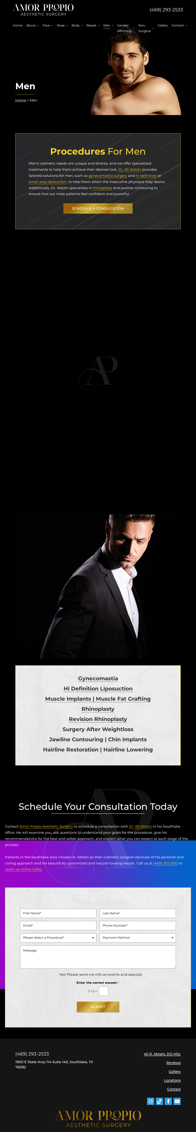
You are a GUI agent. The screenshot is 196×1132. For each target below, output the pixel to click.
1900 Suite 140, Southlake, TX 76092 (54, 1064)
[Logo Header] (43, 10)
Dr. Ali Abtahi (129, 169)
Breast (91, 25)
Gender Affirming (124, 28)
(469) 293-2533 (166, 9)
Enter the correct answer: (98, 983)
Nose (61, 25)
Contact (178, 25)
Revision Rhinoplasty (98, 719)
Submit (98, 1007)
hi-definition (146, 176)
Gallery (163, 25)
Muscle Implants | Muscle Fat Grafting (98, 698)
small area (48, 182)
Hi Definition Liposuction (98, 688)
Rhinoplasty (98, 709)
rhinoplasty (102, 188)
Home (17, 25)
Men (106, 25)
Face (46, 25)
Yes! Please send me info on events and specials (100, 974)
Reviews (173, 1063)
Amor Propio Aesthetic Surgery (46, 826)
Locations (172, 1080)
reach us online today (23, 869)
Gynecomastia (98, 678)
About (31, 25)
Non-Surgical (144, 28)
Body (76, 25)
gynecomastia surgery (108, 176)
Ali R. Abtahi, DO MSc (162, 1054)
